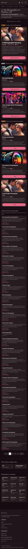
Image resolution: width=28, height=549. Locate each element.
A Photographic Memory (11, 43)
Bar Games (3, 541)
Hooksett (16, 6)
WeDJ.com (3, 6)
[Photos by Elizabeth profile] (14, 129)
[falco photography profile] (14, 71)
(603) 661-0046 (6, 140)
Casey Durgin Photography (9, 193)
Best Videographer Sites (6, 539)
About (2, 522)
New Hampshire (10, 6)
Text (16, 44)
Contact (3, 525)
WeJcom (4, 2)
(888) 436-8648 (11, 44)
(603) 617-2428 (6, 81)
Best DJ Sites (4, 535)
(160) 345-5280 (6, 168)
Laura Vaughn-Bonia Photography (12, 105)
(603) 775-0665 (6, 108)
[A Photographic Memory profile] (14, 34)
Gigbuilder (3, 533)
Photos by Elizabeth (8, 137)
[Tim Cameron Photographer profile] (14, 158)
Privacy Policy (4, 527)
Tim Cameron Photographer (10, 165)
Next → (22, 453)
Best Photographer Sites (6, 537)
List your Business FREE (6, 524)
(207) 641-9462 (6, 196)
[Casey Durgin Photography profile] (14, 186)
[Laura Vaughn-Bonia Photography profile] (14, 97)
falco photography (7, 78)
